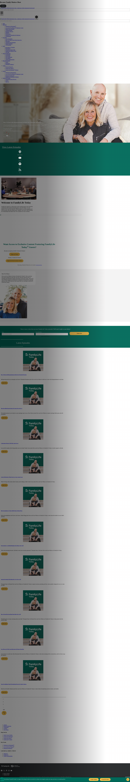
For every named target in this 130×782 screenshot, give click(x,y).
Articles (5, 724)
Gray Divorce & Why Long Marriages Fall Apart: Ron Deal (12, 649)
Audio (4, 65)
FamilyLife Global (8, 739)
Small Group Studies (9, 29)
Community (6, 727)
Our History (8, 58)
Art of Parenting (8, 38)
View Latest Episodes (11, 147)
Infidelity (7, 32)
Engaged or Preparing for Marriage (12, 35)
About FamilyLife (6, 53)
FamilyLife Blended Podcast (11, 70)
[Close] (127, 779)
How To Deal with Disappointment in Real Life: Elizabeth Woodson (22, 122)
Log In (6, 80)
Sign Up (7, 81)
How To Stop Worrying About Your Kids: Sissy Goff (11, 614)
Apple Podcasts (19, 154)
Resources (7, 63)
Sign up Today (14, 254)
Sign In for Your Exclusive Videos (14, 260)
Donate (3, 6)
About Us (6, 753)
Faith (4, 46)
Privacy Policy (7, 773)
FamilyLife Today (9, 68)
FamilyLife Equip (6, 78)
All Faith (7, 52)
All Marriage (8, 36)
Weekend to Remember (10, 26)
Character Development (10, 42)
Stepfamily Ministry (9, 64)
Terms (45, 336)
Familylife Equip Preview (10, 79)
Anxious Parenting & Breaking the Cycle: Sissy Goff (11, 579)
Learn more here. (39, 265)
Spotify (20, 166)
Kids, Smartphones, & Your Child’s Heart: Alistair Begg (11, 510)
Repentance (7, 48)
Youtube (20, 160)
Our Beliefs (7, 54)
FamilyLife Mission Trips (10, 51)
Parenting (5, 37)
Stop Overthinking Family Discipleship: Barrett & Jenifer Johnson (13, 684)
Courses (5, 728)
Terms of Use (6, 774)
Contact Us (6, 754)
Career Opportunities (9, 59)
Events (4, 71)
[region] (65, 779)
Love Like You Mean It (9, 746)
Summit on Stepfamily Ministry (12, 77)
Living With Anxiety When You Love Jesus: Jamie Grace (12, 477)
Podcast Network (9, 66)
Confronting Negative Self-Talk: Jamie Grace (9, 443)
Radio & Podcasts (7, 726)
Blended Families (6, 60)
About (6, 62)
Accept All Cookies (105, 779)
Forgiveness (8, 34)
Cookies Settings (94, 779)
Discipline (7, 41)
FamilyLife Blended (8, 736)
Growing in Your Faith (10, 49)
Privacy (48, 336)
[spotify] (20, 164)
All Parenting (8, 45)
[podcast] (20, 151)
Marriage (5, 24)
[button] (4, 382)
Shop (4, 23)
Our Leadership (8, 57)
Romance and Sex (9, 31)
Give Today (6, 729)
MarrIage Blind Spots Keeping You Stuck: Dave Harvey (11, 408)
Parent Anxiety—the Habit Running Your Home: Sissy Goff (12, 545)
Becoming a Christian (10, 47)
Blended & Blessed (9, 75)
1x (7, 135)
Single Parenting (8, 43)
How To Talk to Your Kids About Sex (13, 40)
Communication (8, 30)
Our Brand (7, 56)
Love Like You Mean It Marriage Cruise (14, 27)
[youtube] (20, 158)
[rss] (20, 170)
